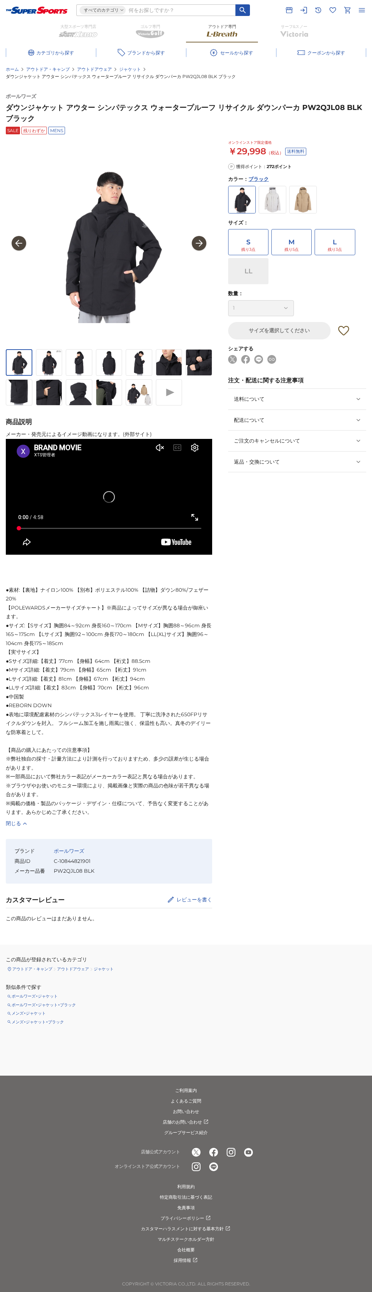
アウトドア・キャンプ (48, 69)
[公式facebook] (213, 1152)
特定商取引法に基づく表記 (186, 1197)
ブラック (258, 179)
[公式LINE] (213, 1166)
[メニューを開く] (362, 10)
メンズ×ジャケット (29, 1013)
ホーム (12, 69)
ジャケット (130, 69)
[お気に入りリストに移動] (332, 10)
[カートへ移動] (347, 10)
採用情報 (182, 1260)
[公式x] (196, 1152)
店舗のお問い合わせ (182, 1122)
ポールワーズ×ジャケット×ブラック (44, 1004)
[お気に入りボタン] (343, 330)
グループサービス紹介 (186, 1132)
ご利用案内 (186, 1090)
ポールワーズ (21, 96)
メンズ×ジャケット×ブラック (38, 1021)
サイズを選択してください (279, 330)
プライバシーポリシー (182, 1218)
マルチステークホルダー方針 (186, 1239)
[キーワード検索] (242, 10)
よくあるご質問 (186, 1101)
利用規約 (186, 1186)
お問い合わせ (186, 1111)
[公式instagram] (231, 1152)
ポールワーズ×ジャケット (35, 996)
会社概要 (186, 1249)
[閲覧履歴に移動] (318, 10)
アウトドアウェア (94, 69)
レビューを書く (194, 899)
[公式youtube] (248, 1152)
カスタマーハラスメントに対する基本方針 (182, 1228)
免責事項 (186, 1207)
